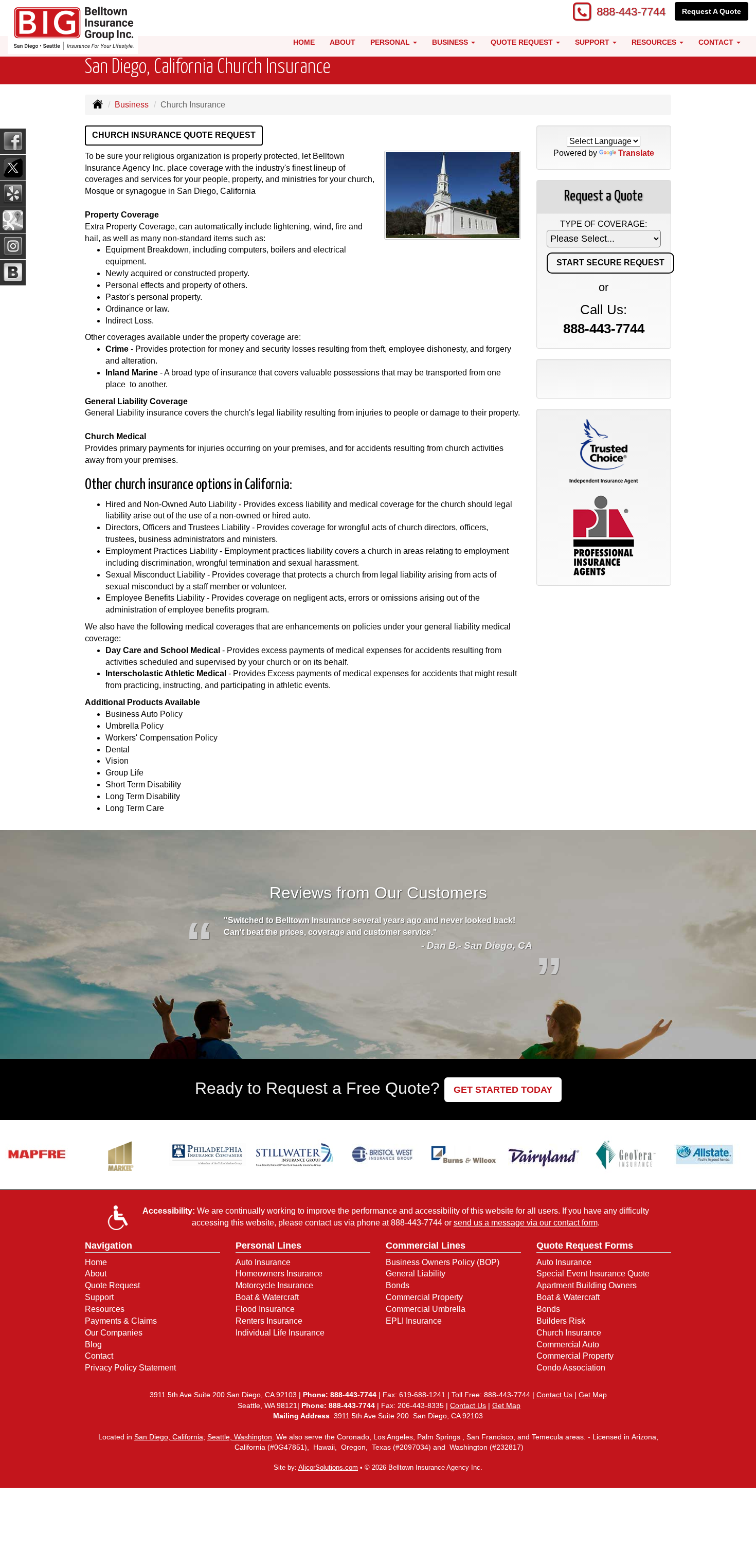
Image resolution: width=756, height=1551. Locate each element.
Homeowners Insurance (279, 1273)
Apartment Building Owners (586, 1285)
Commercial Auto (567, 1344)
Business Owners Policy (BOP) (442, 1262)
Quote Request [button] (523, 42)
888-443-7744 (631, 11)
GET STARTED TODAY (503, 1090)
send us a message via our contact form (526, 1222)
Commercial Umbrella (425, 1309)
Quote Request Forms (584, 1245)
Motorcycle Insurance (274, 1285)
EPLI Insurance (414, 1320)
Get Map (593, 1395)
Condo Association (570, 1367)
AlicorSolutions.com (328, 1467)
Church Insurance (568, 1332)
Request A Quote (711, 11)
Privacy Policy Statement (130, 1367)
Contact (99, 1355)
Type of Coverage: (603, 224)
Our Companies (113, 1332)
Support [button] (593, 42)
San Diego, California (168, 1437)
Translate (636, 153)
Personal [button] (391, 42)
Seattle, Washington (239, 1437)
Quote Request (112, 1285)
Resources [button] (655, 42)
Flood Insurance (265, 1309)
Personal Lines (268, 1245)
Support (99, 1297)
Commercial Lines (425, 1245)
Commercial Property (424, 1297)
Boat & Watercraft (267, 1297)
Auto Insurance (263, 1262)
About (342, 42)
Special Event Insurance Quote (593, 1273)
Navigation (108, 1245)
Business (132, 104)
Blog (93, 1344)
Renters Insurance (269, 1320)
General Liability (415, 1273)
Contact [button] (716, 42)
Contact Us (554, 1395)
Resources (104, 1309)
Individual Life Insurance (280, 1332)
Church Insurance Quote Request (174, 135)
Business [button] (451, 42)
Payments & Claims (121, 1320)
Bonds (397, 1285)
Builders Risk (560, 1320)
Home (304, 42)
